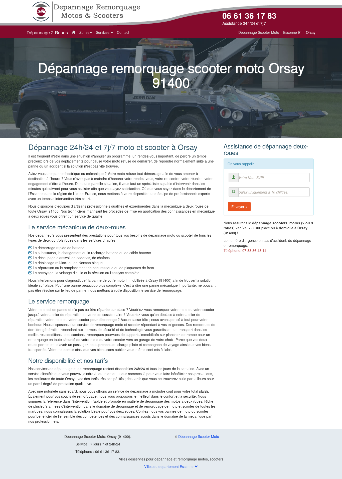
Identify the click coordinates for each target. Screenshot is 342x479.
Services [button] (103, 32)
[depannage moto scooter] (86, 11)
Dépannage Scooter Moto (198, 436)
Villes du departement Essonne (169, 466)
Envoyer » (239, 206)
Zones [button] (84, 32)
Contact (123, 32)
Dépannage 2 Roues (47, 32)
